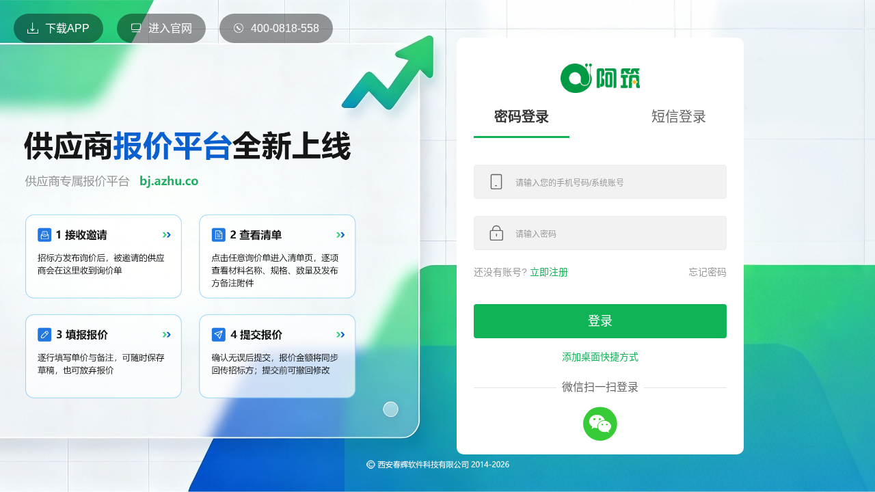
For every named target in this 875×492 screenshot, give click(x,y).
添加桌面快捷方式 (600, 356)
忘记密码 (707, 272)
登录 (600, 321)
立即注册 (549, 271)
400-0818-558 (285, 28)
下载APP (67, 28)
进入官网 (170, 28)
